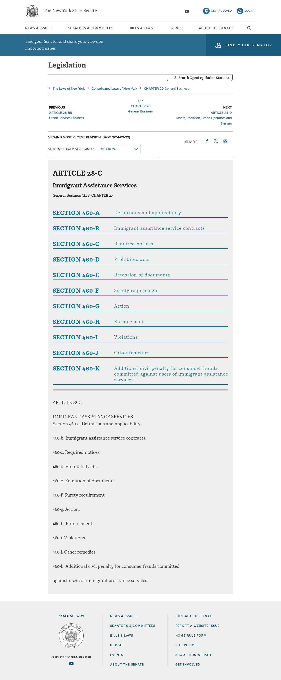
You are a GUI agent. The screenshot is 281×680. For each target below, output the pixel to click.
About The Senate (215, 28)
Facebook (206, 141)
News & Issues (38, 28)
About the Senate (127, 664)
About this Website (193, 655)
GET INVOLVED (187, 664)
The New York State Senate (70, 11)
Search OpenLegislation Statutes (203, 78)
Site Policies (187, 645)
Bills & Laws (141, 28)
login (249, 11)
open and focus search (249, 29)
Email (225, 141)
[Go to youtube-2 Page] (71, 663)
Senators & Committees (90, 28)
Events (175, 28)
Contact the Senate (194, 616)
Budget (117, 645)
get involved (221, 11)
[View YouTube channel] (187, 11)
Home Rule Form (191, 635)
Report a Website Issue (197, 625)
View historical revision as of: (71, 149)
